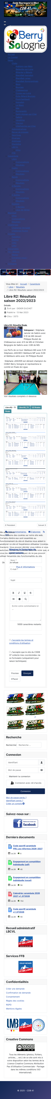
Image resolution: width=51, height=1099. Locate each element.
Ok (3, 562)
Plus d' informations (25, 567)
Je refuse (14, 562)
